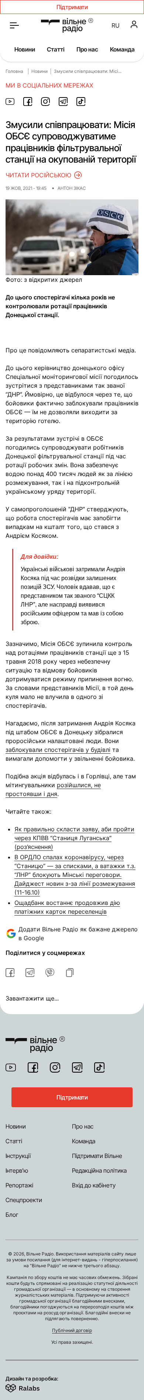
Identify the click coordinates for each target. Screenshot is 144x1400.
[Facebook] (33, 1067)
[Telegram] (77, 1067)
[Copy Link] (69, 972)
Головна (14, 71)
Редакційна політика (99, 1170)
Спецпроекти (24, 1200)
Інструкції (18, 1155)
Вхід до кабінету (94, 1185)
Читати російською (38, 175)
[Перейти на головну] (67, 25)
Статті (56, 49)
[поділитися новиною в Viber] (49, 972)
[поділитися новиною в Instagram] (45, 101)
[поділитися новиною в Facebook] (27, 101)
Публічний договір (72, 1330)
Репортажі (19, 1185)
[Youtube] (11, 1067)
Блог (12, 1214)
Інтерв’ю (17, 1170)
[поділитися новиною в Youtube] (10, 101)
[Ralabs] (32, 1386)
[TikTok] (99, 1067)
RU (116, 25)
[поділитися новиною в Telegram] (63, 101)
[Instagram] (55, 1067)
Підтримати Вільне (97, 1155)
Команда (122, 49)
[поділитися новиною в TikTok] (80, 101)
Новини (24, 49)
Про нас (87, 49)
